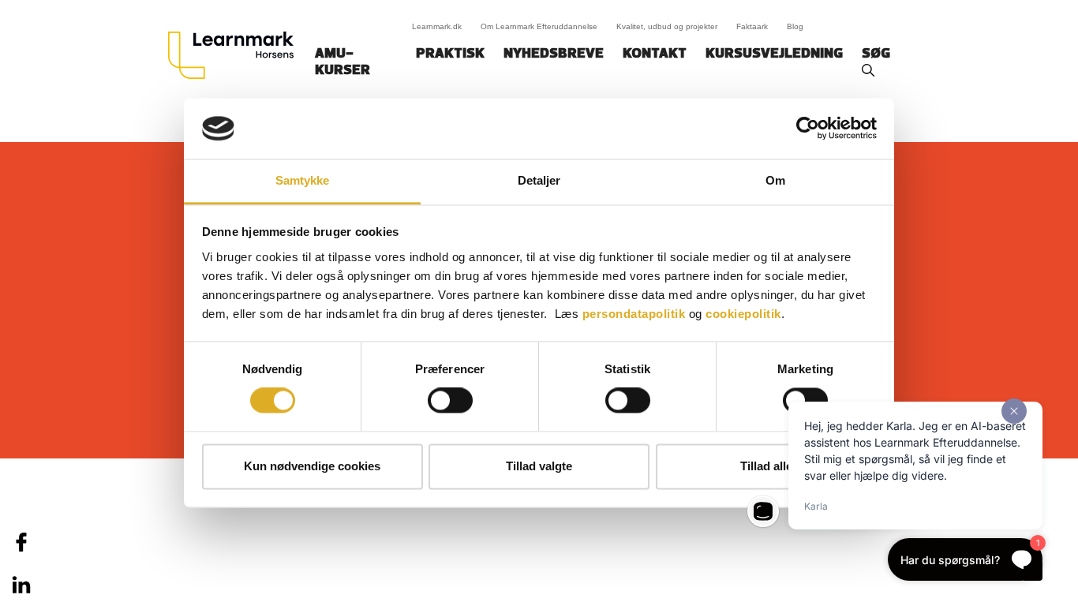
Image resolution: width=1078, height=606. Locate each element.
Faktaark (752, 26)
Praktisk (450, 54)
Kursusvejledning (774, 54)
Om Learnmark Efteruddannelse (539, 26)
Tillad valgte (539, 466)
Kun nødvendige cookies (312, 466)
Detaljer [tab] (539, 180)
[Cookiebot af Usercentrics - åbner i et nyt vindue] (808, 128)
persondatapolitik (634, 313)
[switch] (450, 400)
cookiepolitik (743, 313)
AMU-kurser (342, 62)
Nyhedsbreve (553, 54)
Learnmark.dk (437, 26)
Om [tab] (775, 180)
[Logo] (236, 55)
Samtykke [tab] (302, 180)
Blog (795, 26)
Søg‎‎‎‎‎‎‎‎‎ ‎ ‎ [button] (878, 54)
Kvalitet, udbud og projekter (666, 26)
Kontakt (655, 54)
